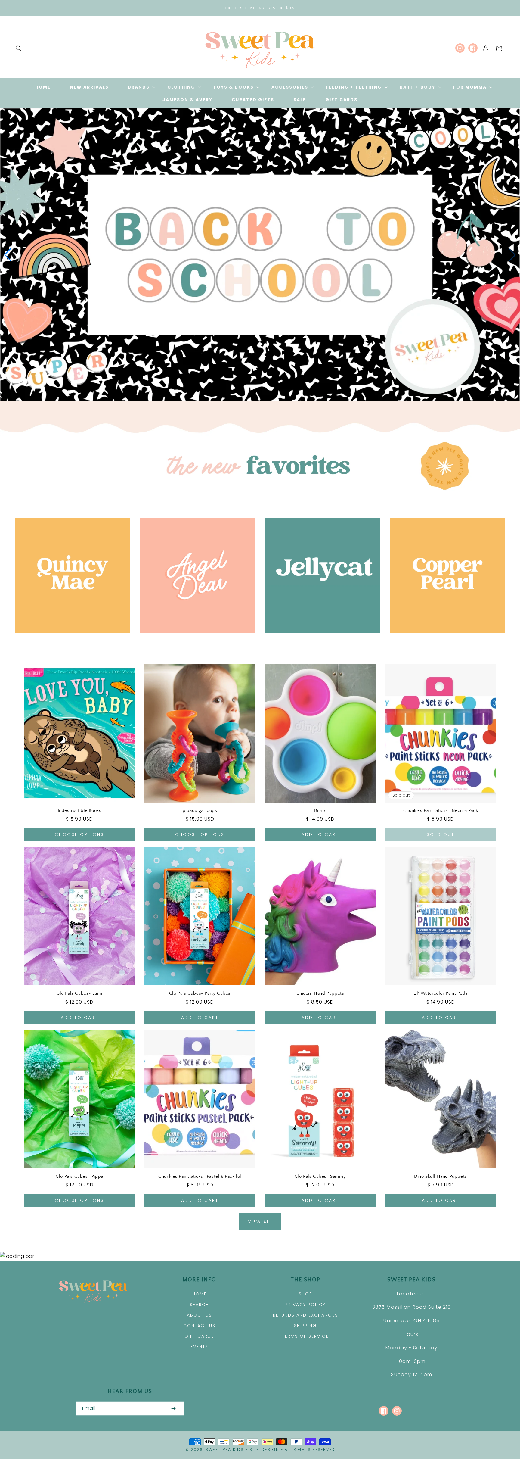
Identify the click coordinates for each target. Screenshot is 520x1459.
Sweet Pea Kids (225, 1449)
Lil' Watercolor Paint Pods (440, 993)
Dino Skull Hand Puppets (440, 1176)
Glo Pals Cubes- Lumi (79, 993)
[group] (260, 254)
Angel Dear (194, 642)
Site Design (264, 1449)
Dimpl (320, 810)
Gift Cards (199, 1336)
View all (260, 1222)
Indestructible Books (79, 810)
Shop (305, 1294)
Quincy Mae (69, 642)
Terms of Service (305, 1336)
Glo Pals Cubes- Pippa (79, 1176)
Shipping (305, 1326)
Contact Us (199, 1326)
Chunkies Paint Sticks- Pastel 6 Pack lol (199, 1176)
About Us (199, 1315)
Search (199, 1305)
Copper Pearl (444, 642)
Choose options (79, 834)
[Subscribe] (173, 1408)
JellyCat (319, 642)
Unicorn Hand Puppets (320, 993)
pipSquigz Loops (200, 810)
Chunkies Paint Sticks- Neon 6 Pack (440, 810)
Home (199, 1294)
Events (199, 1347)
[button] (18, 48)
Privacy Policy (305, 1305)
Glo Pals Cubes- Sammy (320, 1176)
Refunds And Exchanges (305, 1315)
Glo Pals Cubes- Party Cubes (200, 993)
